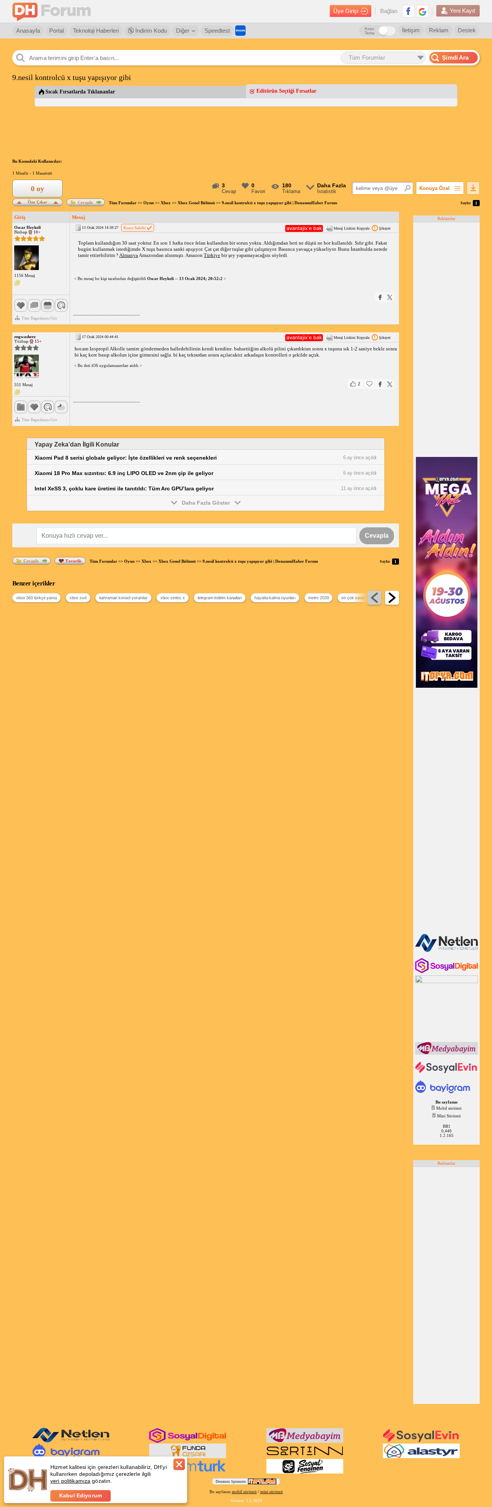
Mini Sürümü (449, 1116)
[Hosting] (447, 950)
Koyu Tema (369, 31)
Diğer (182, 30)
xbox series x (172, 597)
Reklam (439, 30)
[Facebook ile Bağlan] (408, 11)
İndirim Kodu (150, 30)
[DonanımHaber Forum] (53, 11)
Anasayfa (28, 30)
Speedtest (217, 30)
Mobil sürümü (449, 1108)
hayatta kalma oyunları (274, 597)
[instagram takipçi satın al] (447, 971)
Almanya (128, 255)
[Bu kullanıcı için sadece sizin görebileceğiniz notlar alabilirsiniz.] (17, 283)
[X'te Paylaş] (390, 297)
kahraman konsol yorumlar (123, 597)
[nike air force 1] (304, 1456)
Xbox (166, 202)
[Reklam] (240, 30)
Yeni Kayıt (462, 10)
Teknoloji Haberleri (96, 30)
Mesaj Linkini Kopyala (351, 228)
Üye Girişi (345, 11)
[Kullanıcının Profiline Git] (26, 258)
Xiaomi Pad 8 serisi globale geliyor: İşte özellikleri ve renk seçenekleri (126, 458)
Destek (467, 30)
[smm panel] (447, 1053)
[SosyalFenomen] (304, 1472)
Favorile (73, 560)
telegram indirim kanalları (220, 597)
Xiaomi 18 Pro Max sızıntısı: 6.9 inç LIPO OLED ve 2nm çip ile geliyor (124, 473)
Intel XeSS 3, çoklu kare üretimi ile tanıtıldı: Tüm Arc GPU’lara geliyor (124, 488)
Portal (56, 30)
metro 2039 (318, 597)
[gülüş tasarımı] (187, 1456)
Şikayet (385, 228)
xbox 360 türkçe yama (36, 597)
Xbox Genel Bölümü (196, 202)
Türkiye (212, 255)
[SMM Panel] (187, 1472)
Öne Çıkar (37, 201)
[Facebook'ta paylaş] (380, 297)
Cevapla (85, 202)
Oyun (148, 202)
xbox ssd (78, 597)
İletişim (411, 30)
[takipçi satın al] (447, 1072)
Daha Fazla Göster (205, 503)
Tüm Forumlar (122, 202)
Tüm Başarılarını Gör (39, 318)
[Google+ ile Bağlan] (422, 11)
